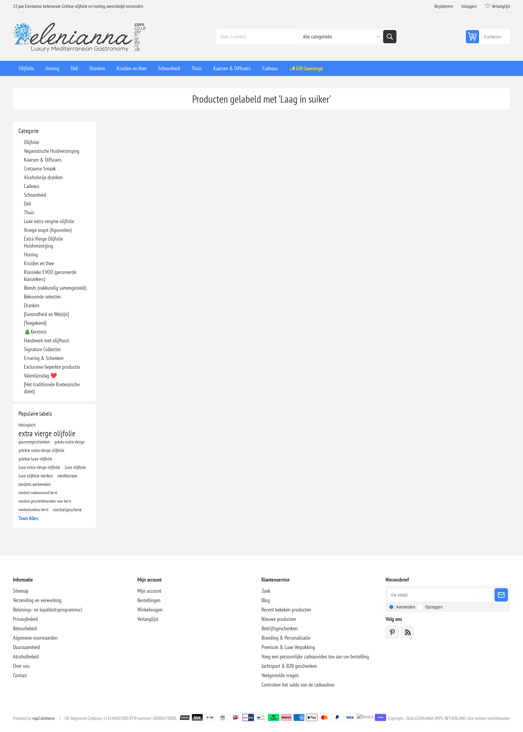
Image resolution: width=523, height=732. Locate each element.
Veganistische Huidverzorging (51, 150)
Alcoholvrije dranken (43, 177)
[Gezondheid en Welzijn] (46, 314)
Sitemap (20, 590)
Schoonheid (35, 194)
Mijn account (149, 590)
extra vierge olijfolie (46, 433)
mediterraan (67, 476)
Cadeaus (31, 186)
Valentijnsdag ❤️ (40, 375)
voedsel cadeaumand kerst (38, 492)
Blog (266, 600)
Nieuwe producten (279, 618)
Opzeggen (433, 607)
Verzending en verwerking (37, 600)
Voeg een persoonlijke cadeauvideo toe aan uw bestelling (315, 656)
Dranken (31, 305)
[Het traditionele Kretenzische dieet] (52, 388)
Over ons (21, 665)
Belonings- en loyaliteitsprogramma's (47, 609)
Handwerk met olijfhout (46, 340)
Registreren (443, 6)
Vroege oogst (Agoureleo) (47, 229)
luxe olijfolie (75, 467)
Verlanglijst (147, 618)
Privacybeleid (25, 618)
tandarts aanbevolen (34, 484)
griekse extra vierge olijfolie (41, 450)
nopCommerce (43, 718)
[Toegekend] (35, 322)
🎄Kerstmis (35, 331)
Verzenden (501, 595)
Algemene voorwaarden (35, 637)
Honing (31, 254)
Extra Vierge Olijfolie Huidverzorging (43, 242)
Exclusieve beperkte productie (52, 366)
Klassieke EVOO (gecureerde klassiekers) (50, 275)
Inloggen (469, 6)
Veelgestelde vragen (280, 675)
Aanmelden (405, 607)
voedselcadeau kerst (33, 509)
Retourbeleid (25, 628)
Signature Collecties (42, 349)
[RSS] (407, 632)
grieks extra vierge (69, 442)
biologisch (26, 425)
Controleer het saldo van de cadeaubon (298, 684)
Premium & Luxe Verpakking (288, 647)
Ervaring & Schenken (44, 357)
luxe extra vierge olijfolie (39, 467)
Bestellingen (148, 600)
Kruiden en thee (39, 263)
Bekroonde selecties (42, 296)
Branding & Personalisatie (286, 637)
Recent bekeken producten (286, 609)
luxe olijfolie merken (35, 476)
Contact (20, 675)
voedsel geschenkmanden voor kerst (44, 501)
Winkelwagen (150, 609)
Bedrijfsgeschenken (280, 628)
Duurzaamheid (26, 647)
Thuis (29, 212)
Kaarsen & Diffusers (42, 159)
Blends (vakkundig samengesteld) (55, 287)
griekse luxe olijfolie (35, 459)
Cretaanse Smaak (40, 168)
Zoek (389, 36)
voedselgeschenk (67, 509)
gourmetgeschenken (34, 442)
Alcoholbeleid (26, 656)
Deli (27, 203)
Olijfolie (31, 142)
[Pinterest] (392, 632)
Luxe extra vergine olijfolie (49, 221)
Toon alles (28, 518)
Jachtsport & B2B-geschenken (289, 665)
